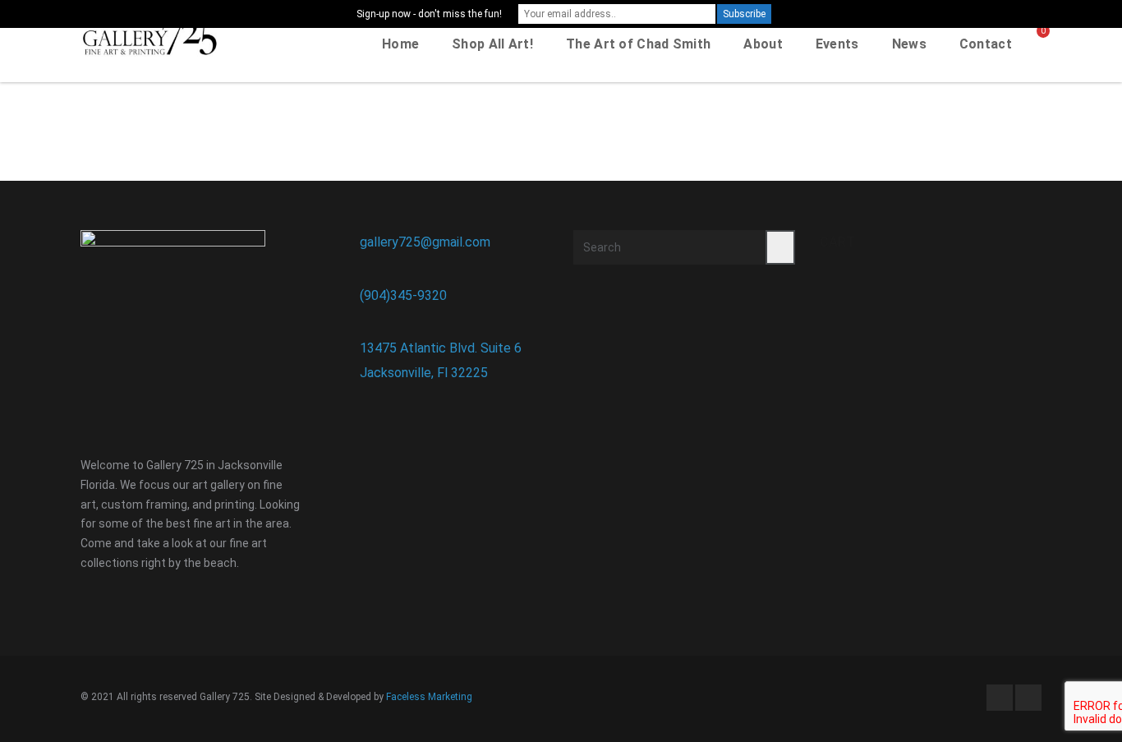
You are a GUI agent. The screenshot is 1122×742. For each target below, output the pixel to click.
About (763, 44)
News (909, 44)
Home (400, 44)
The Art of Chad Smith (638, 44)
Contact (985, 44)
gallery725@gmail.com (425, 242)
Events (837, 44)
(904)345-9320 (403, 295)
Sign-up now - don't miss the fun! (429, 14)
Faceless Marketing (429, 697)
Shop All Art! (492, 44)
